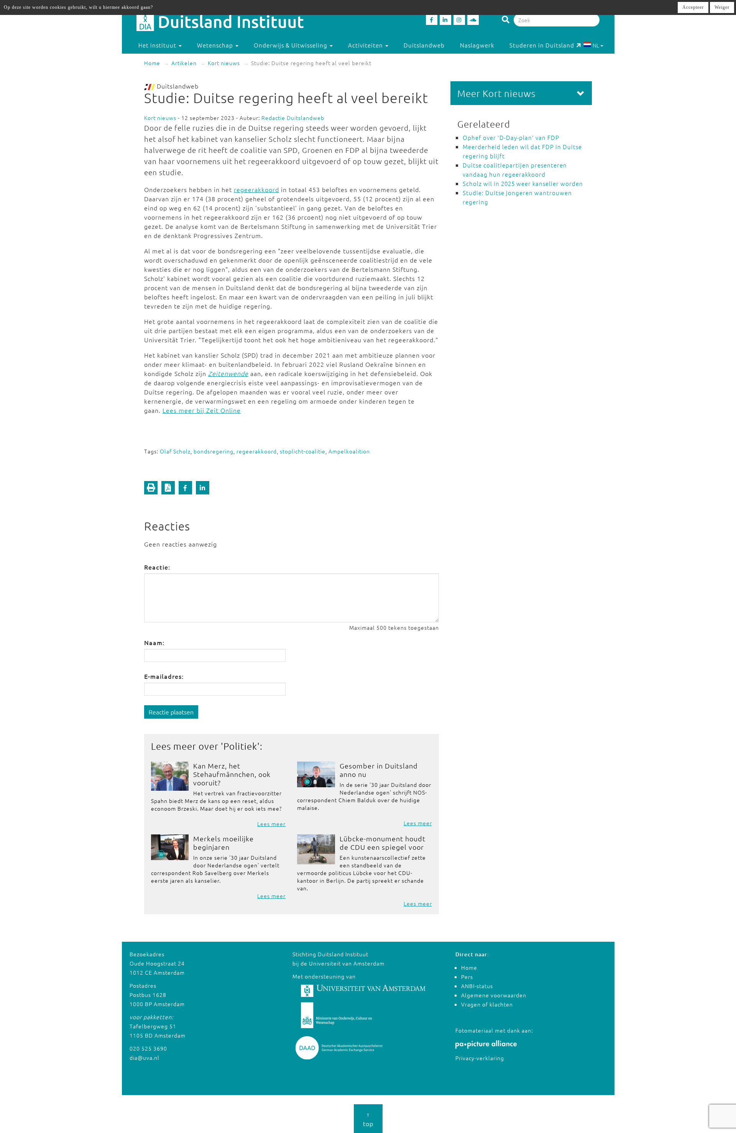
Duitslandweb (424, 45)
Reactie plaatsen (171, 712)
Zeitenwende (228, 373)
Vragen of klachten (487, 1004)
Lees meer (271, 824)
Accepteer (693, 7)
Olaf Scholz (175, 451)
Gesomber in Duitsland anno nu (379, 769)
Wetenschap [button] (216, 45)
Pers (467, 976)
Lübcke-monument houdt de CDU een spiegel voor (383, 842)
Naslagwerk (477, 45)
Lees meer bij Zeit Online (202, 410)
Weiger (722, 7)
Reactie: (157, 567)
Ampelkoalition (349, 451)
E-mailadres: (164, 676)
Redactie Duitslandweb (292, 118)
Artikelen (184, 63)
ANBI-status (477, 986)
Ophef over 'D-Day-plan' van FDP (511, 137)
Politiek (240, 746)
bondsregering (213, 451)
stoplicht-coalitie (302, 451)
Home (152, 63)
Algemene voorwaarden (493, 995)
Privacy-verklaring (479, 1058)
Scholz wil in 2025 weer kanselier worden (523, 183)
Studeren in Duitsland (541, 45)
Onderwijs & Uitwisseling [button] (291, 45)
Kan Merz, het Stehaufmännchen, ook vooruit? (232, 774)
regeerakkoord (256, 189)
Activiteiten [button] (366, 45)
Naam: (154, 642)
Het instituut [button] (158, 45)
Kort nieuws (224, 63)
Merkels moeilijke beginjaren (223, 842)
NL (595, 45)
